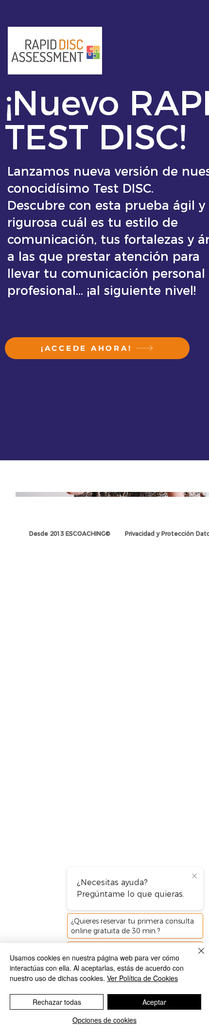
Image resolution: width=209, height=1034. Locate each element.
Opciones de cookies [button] (104, 1020)
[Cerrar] (195, 956)
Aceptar (154, 1002)
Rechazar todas (57, 1002)
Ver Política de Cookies (142, 978)
